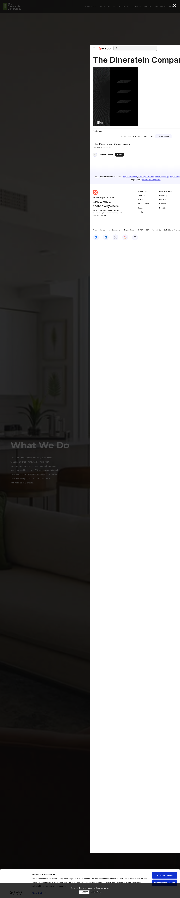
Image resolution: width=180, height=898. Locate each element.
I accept (84, 892)
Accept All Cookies (165, 875)
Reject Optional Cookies (164, 883)
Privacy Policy (96, 892)
